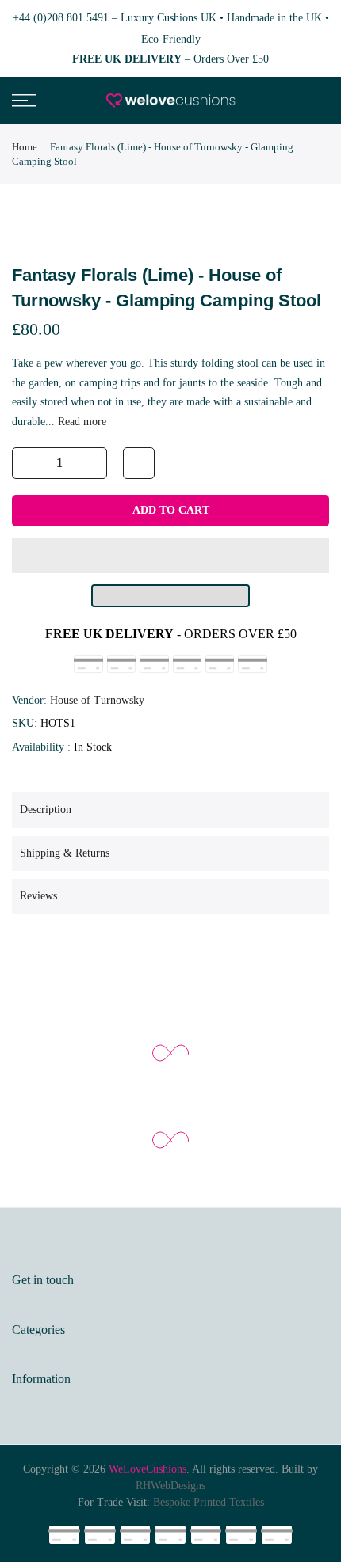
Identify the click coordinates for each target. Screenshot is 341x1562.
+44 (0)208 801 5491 (61, 18)
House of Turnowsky (97, 700)
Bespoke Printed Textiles (208, 1502)
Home (24, 147)
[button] (170, 555)
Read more (80, 422)
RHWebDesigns (170, 1486)
